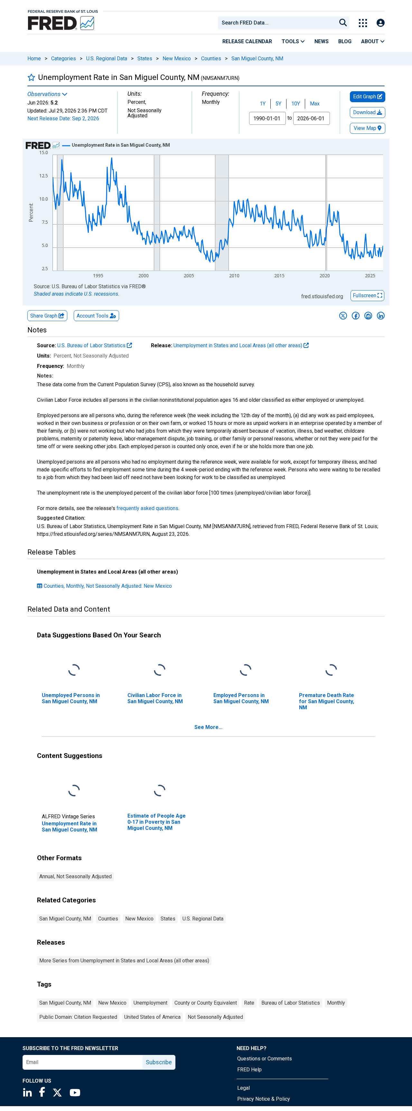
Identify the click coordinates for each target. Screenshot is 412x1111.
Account (92, 316)
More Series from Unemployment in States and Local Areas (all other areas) (124, 961)
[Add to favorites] (31, 77)
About (370, 41)
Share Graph (44, 316)
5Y (278, 104)
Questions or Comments (264, 1059)
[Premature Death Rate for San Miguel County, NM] (331, 670)
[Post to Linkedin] (381, 316)
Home (34, 58)
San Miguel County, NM (257, 58)
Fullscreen (365, 295)
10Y (295, 104)
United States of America (152, 1017)
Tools (291, 41)
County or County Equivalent (205, 1003)
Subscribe (159, 1062)
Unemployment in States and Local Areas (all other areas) (238, 345)
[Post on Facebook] (356, 316)
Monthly (336, 1003)
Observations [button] (44, 94)
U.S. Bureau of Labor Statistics (92, 345)
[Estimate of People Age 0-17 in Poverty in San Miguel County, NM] (159, 791)
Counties (211, 58)
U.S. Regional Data (106, 58)
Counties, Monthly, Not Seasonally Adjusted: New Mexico (108, 586)
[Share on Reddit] (368, 316)
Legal (243, 1088)
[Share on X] (343, 316)
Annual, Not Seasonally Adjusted (75, 876)
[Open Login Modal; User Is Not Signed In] (381, 23)
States (144, 58)
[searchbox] (278, 22)
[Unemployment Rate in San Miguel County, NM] (74, 791)
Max (315, 104)
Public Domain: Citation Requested (78, 1017)
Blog (344, 41)
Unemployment (150, 1003)
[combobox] (276, 22)
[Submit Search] (343, 22)
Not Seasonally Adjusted (215, 1017)
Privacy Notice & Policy (263, 1099)
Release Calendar (247, 41)
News (321, 41)
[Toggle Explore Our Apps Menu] (363, 23)
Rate (249, 1003)
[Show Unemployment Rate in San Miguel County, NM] (121, 145)
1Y (263, 104)
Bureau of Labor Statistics (290, 1003)
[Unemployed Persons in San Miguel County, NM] (74, 670)
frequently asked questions (147, 508)
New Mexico (177, 58)
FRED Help (249, 1070)
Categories (63, 58)
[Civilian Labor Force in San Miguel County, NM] (159, 670)
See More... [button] (208, 727)
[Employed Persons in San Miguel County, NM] (245, 670)
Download (365, 112)
